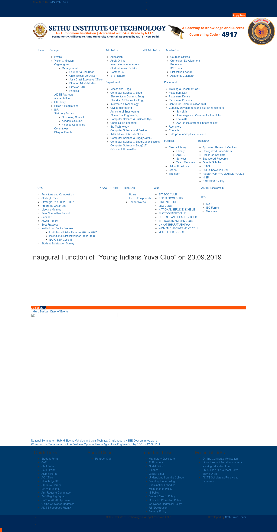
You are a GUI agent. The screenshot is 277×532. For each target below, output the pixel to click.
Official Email (156, 473)
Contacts (174, 130)
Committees (61, 128)
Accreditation (62, 98)
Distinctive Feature (181, 72)
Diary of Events (63, 132)
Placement (170, 82)
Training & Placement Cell (184, 89)
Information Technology (124, 104)
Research (204, 140)
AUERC (180, 155)
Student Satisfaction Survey (57, 243)
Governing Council (73, 117)
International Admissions (125, 64)
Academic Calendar (182, 75)
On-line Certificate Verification (220, 458)
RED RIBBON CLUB (171, 198)
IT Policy (154, 492)
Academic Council (72, 121)
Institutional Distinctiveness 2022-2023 (72, 236)
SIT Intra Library (51, 485)
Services (181, 158)
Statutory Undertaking (162, 481)
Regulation (176, 64)
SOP (208, 204)
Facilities (169, 140)
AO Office (47, 477)
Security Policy (157, 511)
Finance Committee (73, 124)
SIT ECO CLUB (168, 194)
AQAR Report (49, 221)
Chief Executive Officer (82, 75)
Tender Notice (137, 202)
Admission (112, 50)
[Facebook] (245, 2)
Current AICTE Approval (55, 500)
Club (156, 188)
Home (40, 50)
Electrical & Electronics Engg (127, 100)
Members (211, 211)
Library (180, 151)
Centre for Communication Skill (187, 104)
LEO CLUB (165, 205)
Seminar (46, 217)
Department (113, 82)
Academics (172, 50)
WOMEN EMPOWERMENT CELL (178, 228)
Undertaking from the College (166, 477)
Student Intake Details (123, 68)
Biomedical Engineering (124, 115)
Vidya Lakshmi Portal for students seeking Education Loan (223, 464)
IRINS (206, 166)
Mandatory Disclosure (162, 458)
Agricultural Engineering (124, 111)
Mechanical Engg (120, 89)
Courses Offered (180, 57)
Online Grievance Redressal (58, 504)
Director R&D (77, 87)
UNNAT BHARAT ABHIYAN (175, 224)
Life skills (181, 119)
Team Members (185, 162)
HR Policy (60, 102)
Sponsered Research (215, 158)
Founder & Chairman (81, 72)
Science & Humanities (123, 149)
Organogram (62, 64)
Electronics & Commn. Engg (127, 96)
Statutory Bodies (64, 113)
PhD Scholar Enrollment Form (220, 470)
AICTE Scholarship (212, 188)
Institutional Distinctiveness (57, 228)
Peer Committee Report (55, 213)
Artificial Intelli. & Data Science (128, 134)
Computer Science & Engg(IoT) (129, 145)
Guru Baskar (40, 311)
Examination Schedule (162, 485)
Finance (153, 470)
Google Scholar (212, 162)
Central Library (178, 147)
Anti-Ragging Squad (53, 496)
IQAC (40, 188)
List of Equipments (140, 198)
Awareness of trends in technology (196, 123)
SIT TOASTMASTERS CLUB (176, 221)
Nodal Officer (157, 466)
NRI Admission (151, 50)
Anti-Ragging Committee (56, 492)
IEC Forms (212, 207)
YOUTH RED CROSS (171, 232)
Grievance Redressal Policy (165, 504)
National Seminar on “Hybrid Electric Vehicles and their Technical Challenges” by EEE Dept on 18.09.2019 (94, 440)
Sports (173, 170)
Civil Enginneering (121, 107)
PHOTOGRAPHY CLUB (172, 213)
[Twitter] (245, 6)
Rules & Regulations (66, 106)
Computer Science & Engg (126, 92)
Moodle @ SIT (50, 481)
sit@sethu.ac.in (59, 2)
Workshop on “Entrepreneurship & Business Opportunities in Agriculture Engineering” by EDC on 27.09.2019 (95, 444)
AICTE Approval (63, 94)
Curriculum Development (185, 60)
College (54, 50)
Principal (74, 91)
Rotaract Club (103, 458)
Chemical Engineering (123, 123)
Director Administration (82, 83)
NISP (206, 177)
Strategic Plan (49, 198)
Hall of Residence (179, 166)
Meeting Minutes (51, 209)
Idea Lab (129, 188)
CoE (44, 462)
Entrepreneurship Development (187, 134)
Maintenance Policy (160, 489)
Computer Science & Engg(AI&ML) (131, 138)
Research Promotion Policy (165, 500)
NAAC (103, 188)
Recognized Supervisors (217, 151)
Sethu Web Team (235, 517)
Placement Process (180, 100)
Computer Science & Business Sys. (131, 119)
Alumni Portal (49, 473)
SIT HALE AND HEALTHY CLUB (178, 217)
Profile (58, 57)
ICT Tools (176, 68)
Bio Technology (119, 126)
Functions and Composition (57, 194)
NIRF (115, 188)
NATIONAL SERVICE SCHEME (177, 209)
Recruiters (175, 126)
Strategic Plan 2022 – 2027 (57, 202)
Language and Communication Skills (198, 115)
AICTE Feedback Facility (56, 507)
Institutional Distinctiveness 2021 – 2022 (73, 232)
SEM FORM (210, 473)
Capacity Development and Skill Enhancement (196, 107)
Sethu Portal (48, 470)
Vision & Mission (64, 60)
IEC (203, 197)
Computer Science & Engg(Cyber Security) (135, 141)
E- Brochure (156, 462)
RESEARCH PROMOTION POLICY (223, 173)
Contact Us (117, 72)
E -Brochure (117, 75)
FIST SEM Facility (213, 181)
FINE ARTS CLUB (169, 202)
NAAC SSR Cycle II (60, 239)
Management (70, 68)
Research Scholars (214, 155)
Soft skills (181, 111)
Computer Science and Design (128, 130)
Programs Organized (53, 205)
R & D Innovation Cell (215, 170)
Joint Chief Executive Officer (86, 79)
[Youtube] (245, 9)
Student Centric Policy (162, 496)
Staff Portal (47, 466)
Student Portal (49, 458)
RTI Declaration (158, 507)
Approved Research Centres (220, 147)
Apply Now (239, 15)
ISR (56, 109)
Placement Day (178, 92)
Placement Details (179, 96)
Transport (174, 173)
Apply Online (117, 60)
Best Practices (49, 224)
